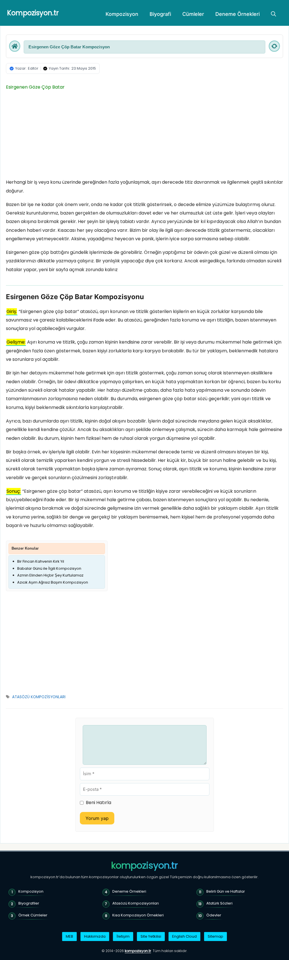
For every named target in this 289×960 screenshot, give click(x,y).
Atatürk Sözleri (219, 903)
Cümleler (193, 14)
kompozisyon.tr (144, 865)
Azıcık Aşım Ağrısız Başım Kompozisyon (52, 582)
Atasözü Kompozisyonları (135, 903)
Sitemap (215, 936)
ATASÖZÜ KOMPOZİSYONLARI (38, 697)
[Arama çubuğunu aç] (273, 14)
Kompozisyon (122, 14)
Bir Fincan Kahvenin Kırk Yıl (40, 561)
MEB (69, 936)
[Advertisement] (144, 136)
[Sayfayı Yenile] (274, 46)
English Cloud (184, 936)
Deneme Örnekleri (237, 14)
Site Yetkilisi (151, 936)
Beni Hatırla (98, 802)
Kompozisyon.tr (33, 13)
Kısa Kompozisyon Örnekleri (138, 915)
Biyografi (160, 14)
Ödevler (213, 915)
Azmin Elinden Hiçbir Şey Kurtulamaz (50, 575)
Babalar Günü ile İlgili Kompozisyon (49, 568)
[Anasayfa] (14, 46)
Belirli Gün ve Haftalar (225, 891)
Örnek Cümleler (32, 915)
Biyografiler (28, 903)
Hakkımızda (95, 936)
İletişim (123, 936)
